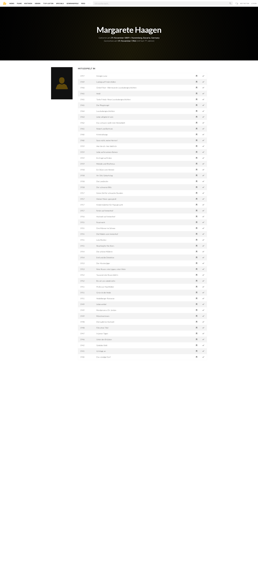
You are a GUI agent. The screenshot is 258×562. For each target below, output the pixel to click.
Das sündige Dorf (103, 357)
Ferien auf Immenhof (104, 210)
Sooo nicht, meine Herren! (107, 140)
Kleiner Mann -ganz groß (106, 199)
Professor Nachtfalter (105, 287)
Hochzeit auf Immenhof (105, 216)
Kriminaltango (102, 134)
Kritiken (28, 3)
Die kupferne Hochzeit (105, 322)
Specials (60, 3)
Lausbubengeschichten (105, 111)
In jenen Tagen (102, 333)
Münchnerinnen (102, 316)
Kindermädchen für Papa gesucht (109, 205)
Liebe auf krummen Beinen (107, 152)
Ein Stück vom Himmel (105, 170)
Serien (37, 3)
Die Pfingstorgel (102, 105)
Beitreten (244, 3)
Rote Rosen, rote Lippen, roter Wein (111, 269)
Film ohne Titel (102, 328)
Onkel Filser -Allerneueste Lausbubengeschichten (116, 87)
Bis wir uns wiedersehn (105, 281)
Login (254, 3)
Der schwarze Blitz (104, 187)
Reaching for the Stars (105, 246)
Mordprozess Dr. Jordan (106, 310)
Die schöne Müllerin (104, 251)
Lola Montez (101, 240)
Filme (19, 3)
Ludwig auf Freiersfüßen (106, 82)
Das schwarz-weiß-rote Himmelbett (110, 123)
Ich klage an (101, 351)
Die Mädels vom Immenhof (107, 234)
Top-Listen (48, 3)
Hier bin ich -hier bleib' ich (106, 146)
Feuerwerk (100, 222)
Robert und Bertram (104, 129)
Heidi (98, 93)
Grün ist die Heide (103, 292)
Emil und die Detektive (105, 257)
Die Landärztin (102, 181)
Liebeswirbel (101, 304)
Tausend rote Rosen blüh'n (107, 275)
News (11, 3)
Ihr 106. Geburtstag (104, 175)
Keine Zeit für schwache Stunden (109, 193)
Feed (83, 3)
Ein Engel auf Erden (104, 158)
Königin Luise (101, 76)
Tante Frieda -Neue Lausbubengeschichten (113, 99)
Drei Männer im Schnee (105, 228)
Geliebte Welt (101, 345)
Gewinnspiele (73, 3)
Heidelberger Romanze (105, 298)
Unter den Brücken (104, 339)
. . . (89, 3)
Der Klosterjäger (103, 263)
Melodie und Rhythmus (105, 164)
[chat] (236, 3)
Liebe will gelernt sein (104, 117)
